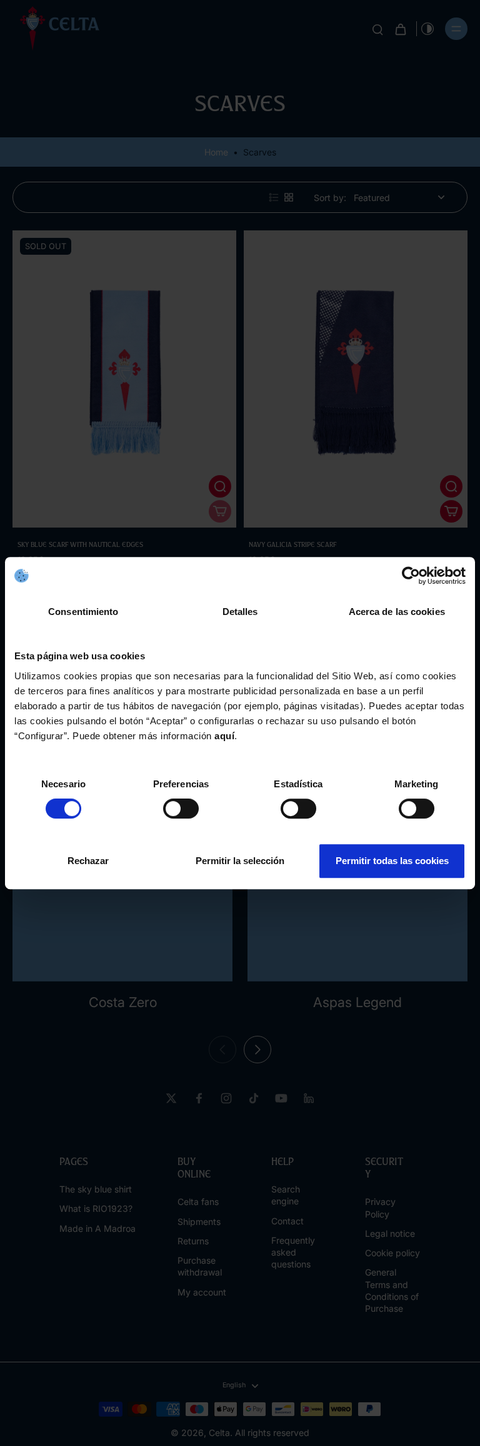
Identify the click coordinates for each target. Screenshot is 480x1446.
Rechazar (88, 860)
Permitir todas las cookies (392, 860)
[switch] (181, 809)
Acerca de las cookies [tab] (397, 611)
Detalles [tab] (240, 611)
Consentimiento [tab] (83, 611)
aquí (224, 735)
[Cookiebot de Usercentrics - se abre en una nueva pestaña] (411, 575)
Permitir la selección (240, 860)
